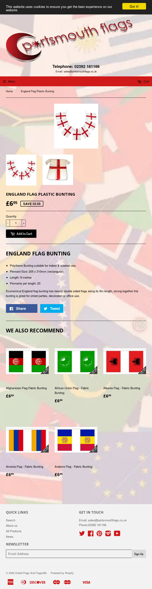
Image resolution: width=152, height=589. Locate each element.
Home (9, 91)
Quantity (11, 216)
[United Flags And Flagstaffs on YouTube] (117, 534)
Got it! (134, 6)
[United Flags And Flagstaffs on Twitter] (82, 534)
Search (10, 520)
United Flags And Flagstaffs (31, 573)
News (9, 536)
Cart (146, 81)
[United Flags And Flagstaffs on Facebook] (91, 534)
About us (11, 525)
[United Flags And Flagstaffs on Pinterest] (99, 534)
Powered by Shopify (62, 573)
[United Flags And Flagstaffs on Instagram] (108, 534)
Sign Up (138, 554)
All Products (14, 531)
